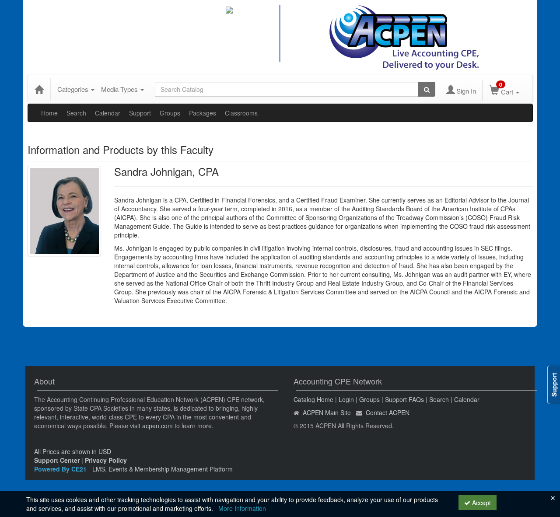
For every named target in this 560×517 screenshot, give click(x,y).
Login (346, 399)
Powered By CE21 (61, 469)
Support (140, 112)
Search (76, 112)
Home (49, 112)
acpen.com (157, 425)
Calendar (107, 112)
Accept (480, 502)
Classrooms (241, 112)
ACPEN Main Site (327, 412)
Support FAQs (404, 399)
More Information (242, 508)
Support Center (57, 460)
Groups (170, 112)
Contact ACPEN (388, 412)
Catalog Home (313, 399)
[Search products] (426, 89)
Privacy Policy (106, 460)
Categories (73, 89)
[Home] (39, 89)
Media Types (120, 89)
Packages (202, 112)
